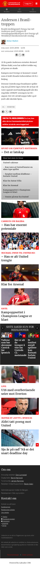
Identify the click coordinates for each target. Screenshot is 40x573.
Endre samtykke (27, 555)
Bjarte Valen (28, 484)
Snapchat (5, 523)
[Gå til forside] (11, 3)
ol (3, 107)
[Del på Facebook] (16, 55)
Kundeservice (5, 507)
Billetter (20, 11)
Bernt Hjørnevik (17, 478)
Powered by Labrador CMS (20, 563)
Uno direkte (5, 512)
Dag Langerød (21, 475)
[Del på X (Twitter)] (20, 55)
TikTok (4, 525)
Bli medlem (7, 11)
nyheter (11, 107)
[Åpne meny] (36, 3)
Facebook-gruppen (9, 519)
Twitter (5, 517)
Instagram (6, 521)
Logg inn (28, 3)
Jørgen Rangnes (17, 481)
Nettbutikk (32, 11)
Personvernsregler (13, 555)
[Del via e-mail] (23, 55)
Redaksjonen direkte (8, 510)
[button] (3, 328)
